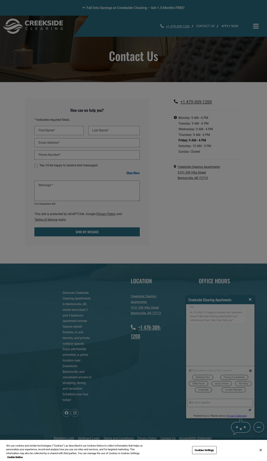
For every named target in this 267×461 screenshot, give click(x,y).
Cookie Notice (15, 457)
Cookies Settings (204, 450)
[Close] (260, 450)
